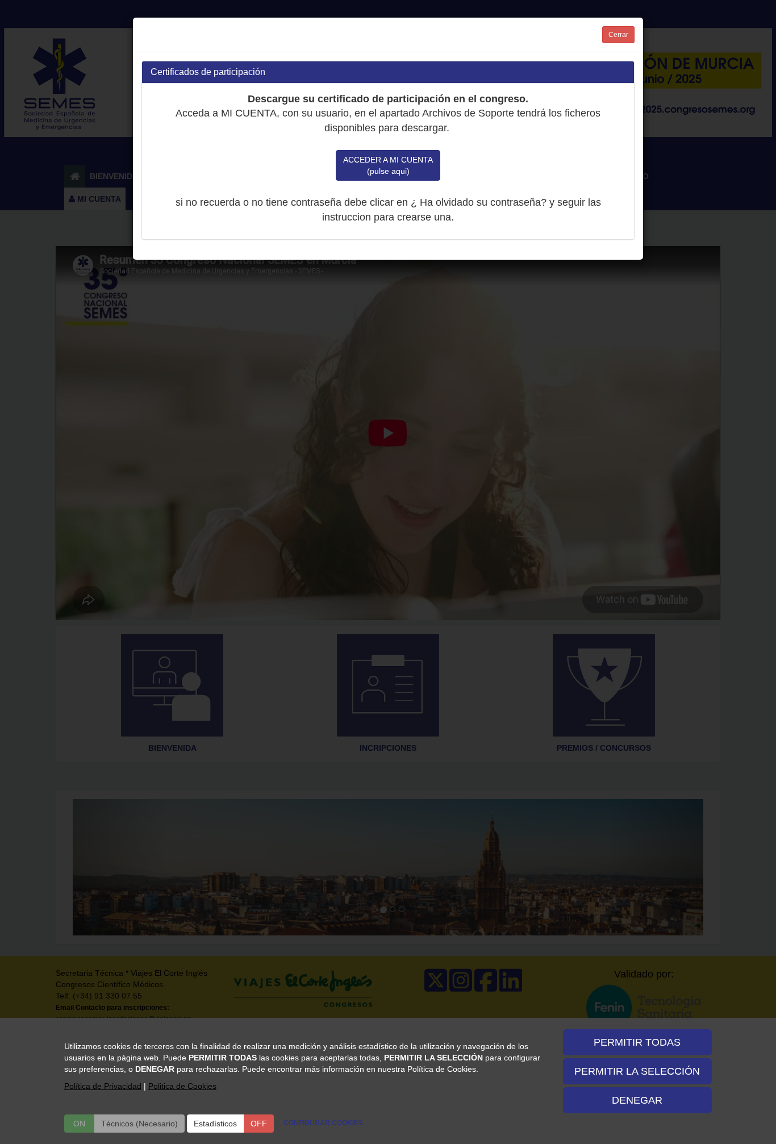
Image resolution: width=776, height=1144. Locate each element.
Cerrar (618, 35)
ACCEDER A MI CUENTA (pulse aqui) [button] (388, 165)
